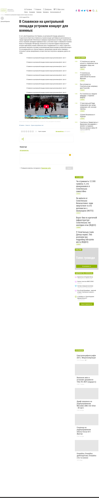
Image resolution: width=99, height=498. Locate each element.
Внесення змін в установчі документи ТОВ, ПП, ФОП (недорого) (86, 380)
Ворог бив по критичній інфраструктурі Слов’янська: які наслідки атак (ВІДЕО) (86, 221)
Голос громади (85, 258)
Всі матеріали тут (86, 266)
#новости (27, 125)
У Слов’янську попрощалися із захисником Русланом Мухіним (87, 75)
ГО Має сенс (59, 9)
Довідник (48, 9)
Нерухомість (46, 12)
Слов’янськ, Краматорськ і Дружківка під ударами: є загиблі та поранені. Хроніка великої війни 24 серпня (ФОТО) (89, 126)
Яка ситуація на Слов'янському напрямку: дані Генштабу (89, 86)
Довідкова (38, 12)
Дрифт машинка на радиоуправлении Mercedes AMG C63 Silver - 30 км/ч (86, 404)
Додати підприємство (86, 304)
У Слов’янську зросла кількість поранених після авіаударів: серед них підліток (89, 64)
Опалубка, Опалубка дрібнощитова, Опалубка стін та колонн (86, 455)
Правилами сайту (46, 168)
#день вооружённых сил (37, 125)
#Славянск (22, 125)
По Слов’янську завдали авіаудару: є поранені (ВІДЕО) (88, 95)
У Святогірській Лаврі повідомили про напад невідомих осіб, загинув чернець (88, 106)
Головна (29, 9)
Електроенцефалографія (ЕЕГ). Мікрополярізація (86, 356)
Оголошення (32, 12)
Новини (38, 9)
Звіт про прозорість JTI (55, 12)
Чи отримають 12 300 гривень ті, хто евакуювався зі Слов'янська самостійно (85, 186)
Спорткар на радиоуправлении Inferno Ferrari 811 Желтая (84, 430)
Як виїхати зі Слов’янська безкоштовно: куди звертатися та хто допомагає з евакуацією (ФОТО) (84, 204)
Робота (26, 12)
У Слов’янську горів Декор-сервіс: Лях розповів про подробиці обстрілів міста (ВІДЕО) (85, 237)
